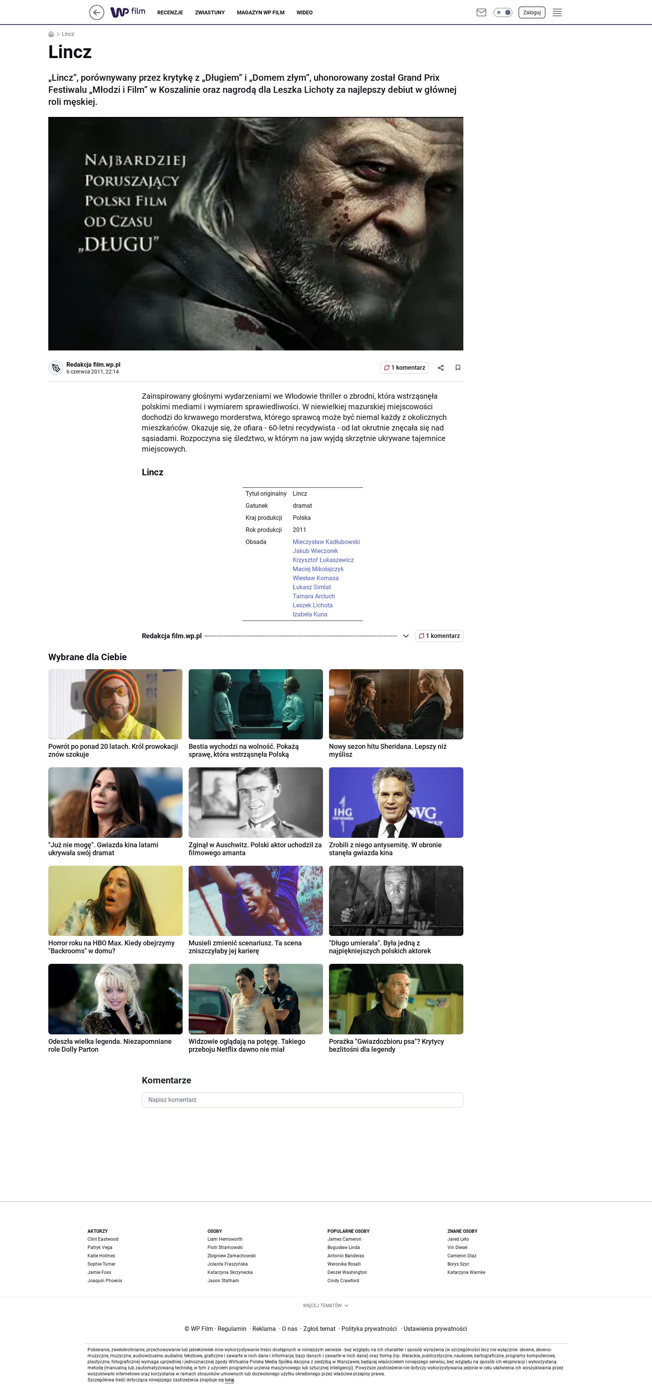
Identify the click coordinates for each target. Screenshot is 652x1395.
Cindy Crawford (343, 1280)
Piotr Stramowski (225, 1247)
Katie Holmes (101, 1255)
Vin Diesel (457, 1247)
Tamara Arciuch (314, 596)
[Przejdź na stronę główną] (97, 18)
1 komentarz (408, 367)
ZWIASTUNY (210, 12)
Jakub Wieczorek (315, 551)
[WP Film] (133, 12)
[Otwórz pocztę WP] (481, 12)
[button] (503, 12)
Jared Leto (458, 1239)
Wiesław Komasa (316, 578)
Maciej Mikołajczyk (318, 569)
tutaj (229, 1380)
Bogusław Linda (344, 1247)
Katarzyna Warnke (466, 1272)
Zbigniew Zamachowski (232, 1255)
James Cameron (344, 1239)
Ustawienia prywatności (434, 1328)
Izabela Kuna (310, 614)
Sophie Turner (101, 1264)
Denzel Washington (347, 1272)
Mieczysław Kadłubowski (326, 541)
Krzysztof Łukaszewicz (323, 560)
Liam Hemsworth (225, 1239)
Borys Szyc (458, 1264)
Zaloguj (532, 12)
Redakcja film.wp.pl (93, 364)
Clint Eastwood (103, 1239)
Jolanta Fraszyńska (228, 1264)
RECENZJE (170, 12)
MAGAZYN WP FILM (260, 12)
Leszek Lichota (313, 605)
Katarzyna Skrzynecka (230, 1272)
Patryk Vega (100, 1247)
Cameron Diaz (462, 1255)
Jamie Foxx (99, 1272)
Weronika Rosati (344, 1264)
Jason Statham (223, 1280)
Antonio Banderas (346, 1255)
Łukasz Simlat (312, 587)
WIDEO (305, 12)
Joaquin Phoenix (105, 1280)
